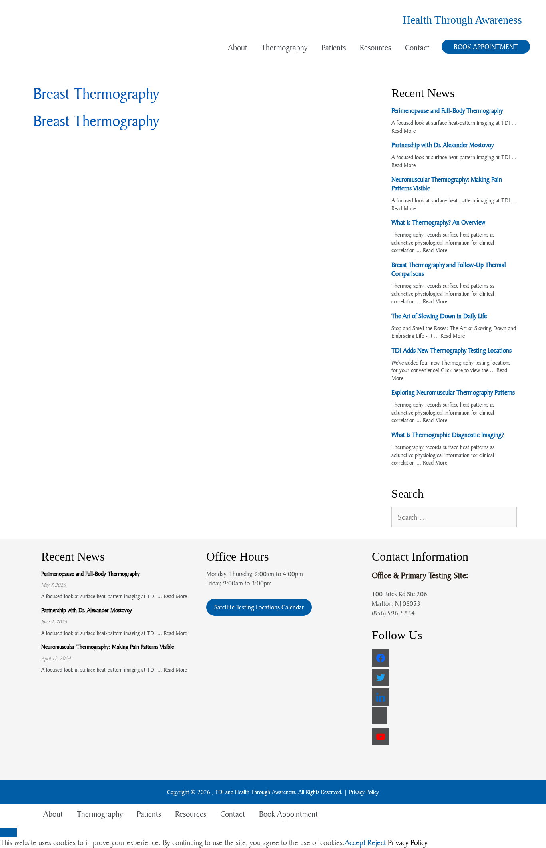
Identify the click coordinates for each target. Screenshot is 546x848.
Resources (375, 47)
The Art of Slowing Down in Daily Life (439, 315)
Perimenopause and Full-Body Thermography (447, 110)
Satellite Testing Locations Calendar (259, 607)
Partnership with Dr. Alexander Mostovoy (442, 144)
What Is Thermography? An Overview (438, 222)
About (237, 47)
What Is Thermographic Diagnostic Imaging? (447, 434)
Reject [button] (376, 842)
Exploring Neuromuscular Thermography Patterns (453, 392)
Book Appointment (486, 46)
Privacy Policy (364, 792)
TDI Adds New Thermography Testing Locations (451, 350)
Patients (333, 47)
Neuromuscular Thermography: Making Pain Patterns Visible (107, 646)
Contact (417, 47)
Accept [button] (355, 842)
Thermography (284, 47)
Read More (403, 130)
